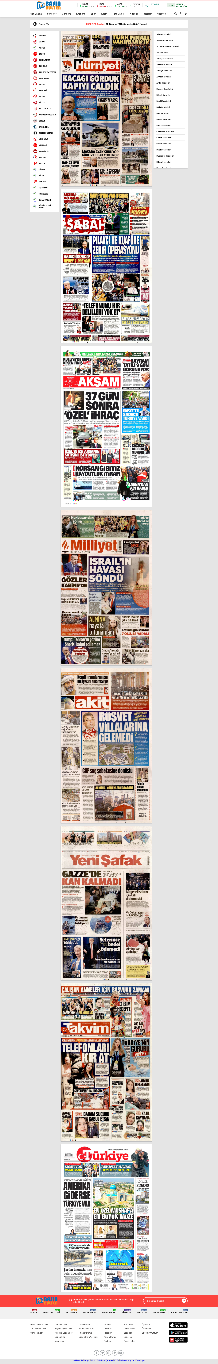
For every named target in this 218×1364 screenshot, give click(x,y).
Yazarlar (148, 13)
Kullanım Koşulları (127, 1360)
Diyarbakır (165, 156)
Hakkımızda (78, 1360)
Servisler (52, 13)
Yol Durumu (159, 1311)
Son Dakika (36, 13)
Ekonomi (80, 13)
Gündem (66, 13)
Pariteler (142, 1311)
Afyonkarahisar (167, 46)
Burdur (163, 119)
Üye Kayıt (146, 1328)
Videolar (133, 13)
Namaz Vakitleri (51, 1311)
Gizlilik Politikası (98, 1360)
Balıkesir (164, 89)
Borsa (33, 1311)
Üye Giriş (146, 1324)
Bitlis (163, 107)
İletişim (87, 1360)
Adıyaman (165, 40)
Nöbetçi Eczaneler (64, 1332)
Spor (93, 13)
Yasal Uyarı (140, 1360)
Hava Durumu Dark (39, 1324)
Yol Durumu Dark (38, 1328)
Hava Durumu (89, 1311)
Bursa (163, 125)
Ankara (164, 64)
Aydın (163, 83)
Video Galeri (129, 1328)
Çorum (163, 143)
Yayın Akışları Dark (63, 1328)
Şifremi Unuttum (150, 1332)
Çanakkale (165, 131)
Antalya (164, 70)
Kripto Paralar (179, 1311)
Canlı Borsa (84, 1324)
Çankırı (163, 137)
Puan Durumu (109, 1311)
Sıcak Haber (130, 1341)
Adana (163, 34)
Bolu (162, 113)
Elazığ (163, 168)
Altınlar (107, 1324)
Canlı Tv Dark (61, 1324)
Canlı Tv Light (36, 1332)
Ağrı (162, 52)
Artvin (163, 77)
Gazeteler (162, 13)
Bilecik (163, 95)
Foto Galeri (118, 13)
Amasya (164, 58)
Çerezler (109, 1360)
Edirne (163, 162)
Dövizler (108, 1328)
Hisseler (126, 1311)
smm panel (60, 1341)
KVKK (116, 1360)
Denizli (163, 150)
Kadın (104, 13)
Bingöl (163, 101)
